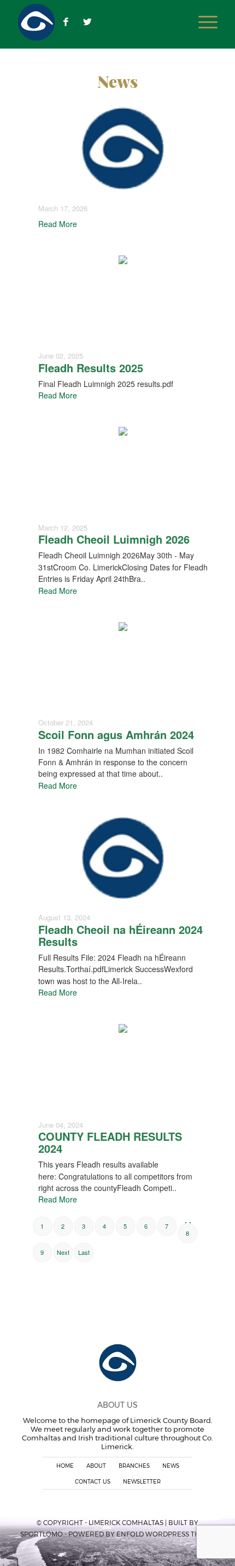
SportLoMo (41, 1534)
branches (134, 1465)
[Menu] (202, 22)
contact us (92, 1481)
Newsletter (142, 1481)
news (170, 1465)
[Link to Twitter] (87, 22)
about (96, 1465)
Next (63, 1252)
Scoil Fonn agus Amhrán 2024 (116, 734)
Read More (57, 223)
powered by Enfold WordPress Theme (141, 1534)
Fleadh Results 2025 (90, 368)
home (65, 1465)
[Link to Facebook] (65, 22)
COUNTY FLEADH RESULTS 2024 (110, 1142)
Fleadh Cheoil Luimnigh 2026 (114, 539)
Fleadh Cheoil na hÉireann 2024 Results (120, 935)
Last (84, 1252)
